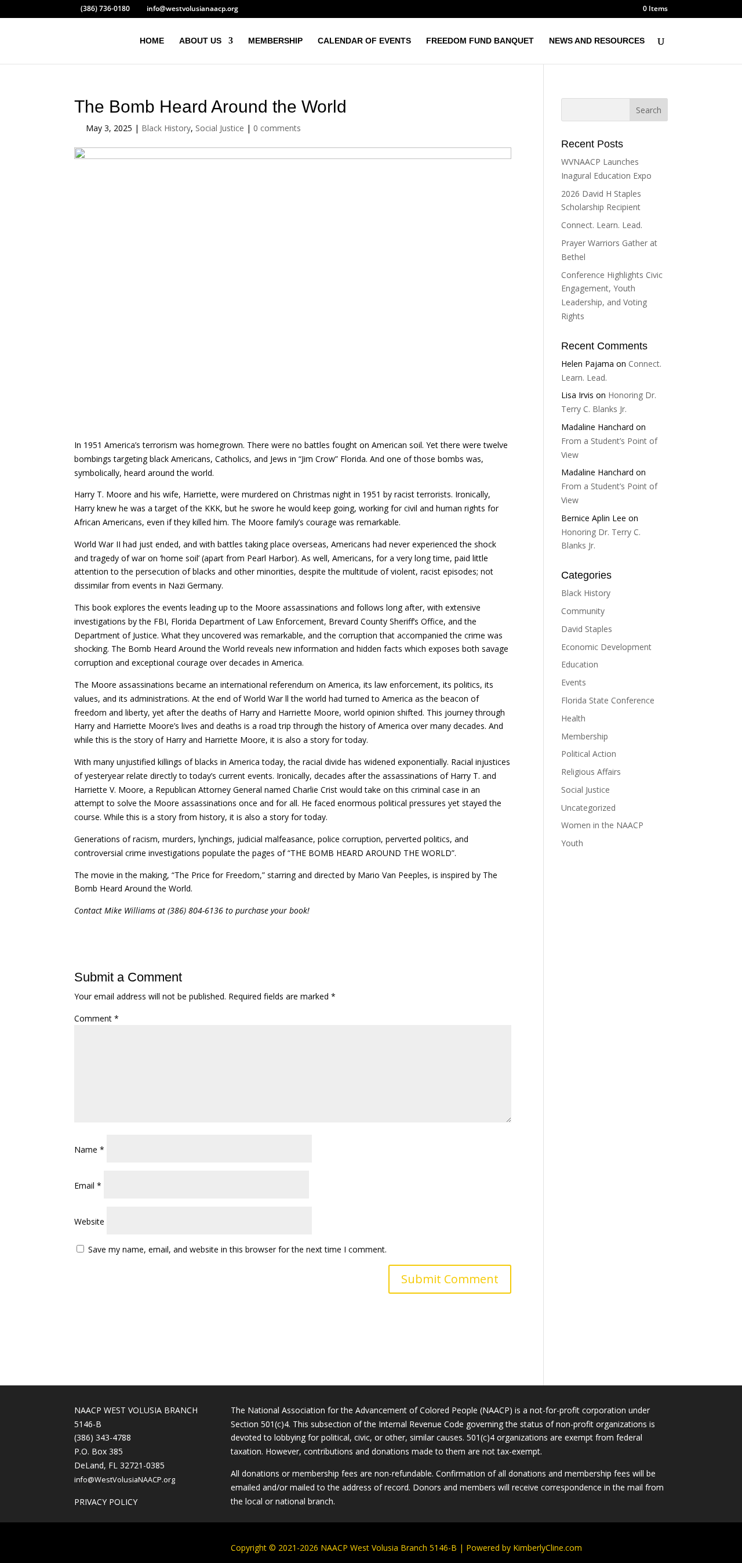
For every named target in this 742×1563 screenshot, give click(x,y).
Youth (572, 843)
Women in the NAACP (602, 825)
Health (573, 718)
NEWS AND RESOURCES (597, 41)
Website (89, 1221)
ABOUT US (200, 41)
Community (583, 610)
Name (89, 1149)
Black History (166, 127)
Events (573, 682)
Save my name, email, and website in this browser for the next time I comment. (237, 1249)
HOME (152, 41)
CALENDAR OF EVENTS (364, 41)
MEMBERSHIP (275, 41)
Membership (584, 736)
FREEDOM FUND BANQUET (480, 41)
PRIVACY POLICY (105, 1501)
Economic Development (606, 646)
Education (579, 664)
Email (87, 1185)
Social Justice (219, 127)
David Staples (586, 628)
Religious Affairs (591, 771)
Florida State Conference (607, 700)
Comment (96, 1018)
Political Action (588, 753)
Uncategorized (588, 807)
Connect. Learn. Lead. (601, 224)
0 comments (277, 127)
